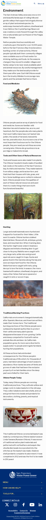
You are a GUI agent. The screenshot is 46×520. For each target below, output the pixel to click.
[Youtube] (31, 505)
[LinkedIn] (40, 505)
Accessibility (13, 510)
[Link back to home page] (11, 3)
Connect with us (10, 500)
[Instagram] (15, 505)
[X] (7, 505)
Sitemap (33, 510)
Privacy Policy (11, 516)
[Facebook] (23, 505)
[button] (41, 3)
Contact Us (24, 510)
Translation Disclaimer (22, 513)
